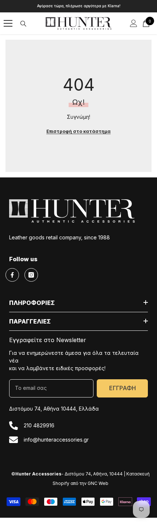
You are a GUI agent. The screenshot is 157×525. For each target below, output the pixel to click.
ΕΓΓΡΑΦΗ (122, 388)
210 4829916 (39, 425)
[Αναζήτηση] (23, 23)
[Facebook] (12, 275)
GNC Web (98, 483)
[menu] (8, 23)
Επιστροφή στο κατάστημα (78, 131)
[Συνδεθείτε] (133, 23)
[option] (78, 6)
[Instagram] (31, 275)
